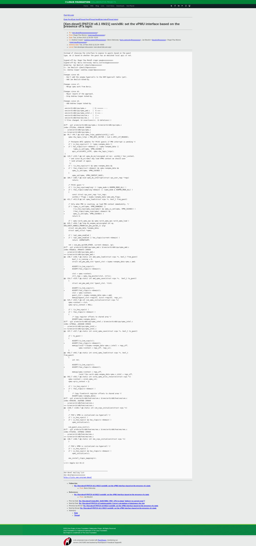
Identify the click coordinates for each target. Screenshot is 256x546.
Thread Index (113, 19)
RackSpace (102, 540)
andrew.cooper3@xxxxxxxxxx (95, 40)
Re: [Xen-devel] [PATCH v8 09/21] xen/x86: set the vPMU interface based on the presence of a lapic (111, 495)
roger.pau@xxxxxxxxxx (96, 35)
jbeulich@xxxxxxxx (159, 40)
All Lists (70, 15)
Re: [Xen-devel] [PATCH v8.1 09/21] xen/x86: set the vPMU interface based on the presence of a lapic (112, 486)
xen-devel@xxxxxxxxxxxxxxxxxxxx (84, 33)
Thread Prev (84, 19)
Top (65, 15)
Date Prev (67, 19)
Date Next (75, 19)
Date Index (103, 19)
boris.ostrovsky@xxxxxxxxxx (130, 40)
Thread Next (94, 19)
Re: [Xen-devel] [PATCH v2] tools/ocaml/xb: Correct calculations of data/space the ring (112, 503)
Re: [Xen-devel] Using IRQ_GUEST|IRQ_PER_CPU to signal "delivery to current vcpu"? (112, 501)
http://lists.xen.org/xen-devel (78, 477)
